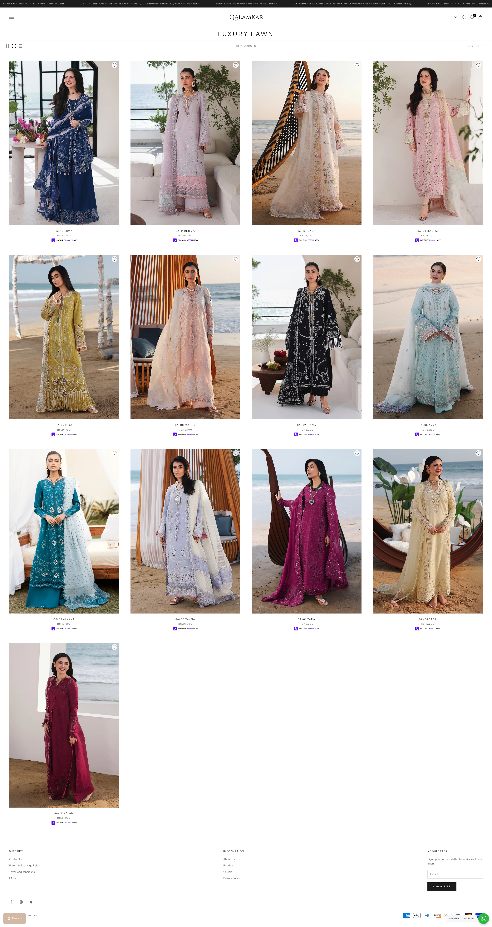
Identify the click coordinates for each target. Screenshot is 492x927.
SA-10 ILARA (307, 230)
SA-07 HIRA (64, 424)
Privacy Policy (231, 878)
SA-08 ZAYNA (185, 619)
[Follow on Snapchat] (31, 902)
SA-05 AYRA (428, 424)
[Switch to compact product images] (20, 46)
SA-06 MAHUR (185, 424)
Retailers (228, 865)
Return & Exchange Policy (24, 865)
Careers (227, 872)
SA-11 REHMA (185, 230)
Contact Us (15, 859)
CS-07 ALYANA (64, 619)
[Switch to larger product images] (7, 46)
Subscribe (442, 886)
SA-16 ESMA (64, 230)
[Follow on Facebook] (11, 902)
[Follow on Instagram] (21, 902)
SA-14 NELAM (64, 813)
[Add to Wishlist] (114, 65)
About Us (229, 859)
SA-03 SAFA (428, 619)
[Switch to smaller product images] (14, 46)
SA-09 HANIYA (428, 230)
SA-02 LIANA (306, 424)
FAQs (12, 878)
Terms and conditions (22, 872)
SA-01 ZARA (306, 619)
